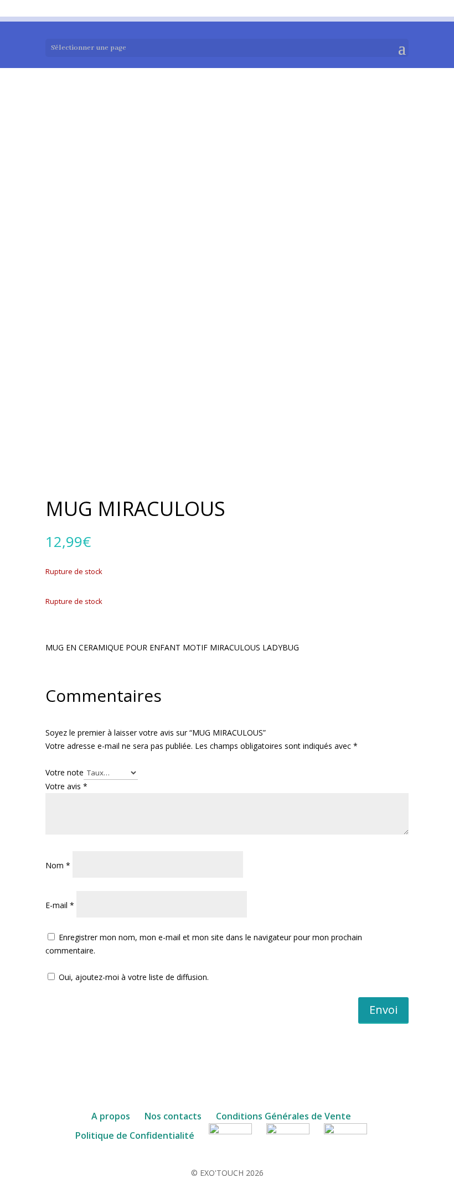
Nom (57, 865)
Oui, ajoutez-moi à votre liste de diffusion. (132, 977)
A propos (110, 1116)
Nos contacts (173, 1116)
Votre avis (66, 786)
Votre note (64, 772)
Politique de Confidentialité (134, 1135)
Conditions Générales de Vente (283, 1116)
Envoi (383, 1009)
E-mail (59, 905)
